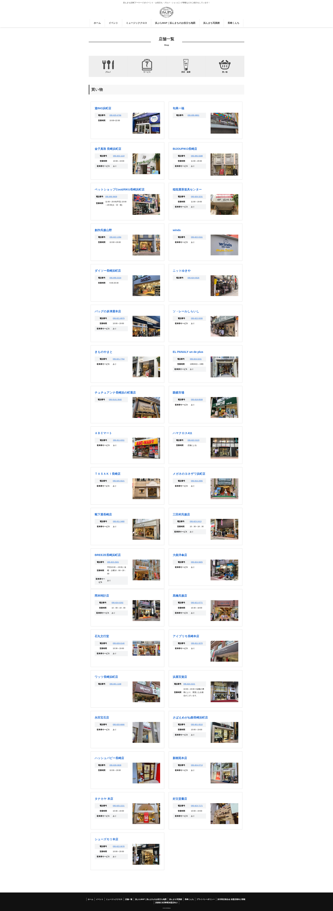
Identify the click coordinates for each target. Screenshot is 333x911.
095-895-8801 (193, 115)
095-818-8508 (197, 399)
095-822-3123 (193, 440)
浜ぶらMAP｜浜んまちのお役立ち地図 (150, 899)
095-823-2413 (195, 521)
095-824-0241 (196, 359)
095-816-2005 (197, 481)
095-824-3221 (189, 684)
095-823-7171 (197, 806)
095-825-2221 (118, 806)
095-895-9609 (111, 197)
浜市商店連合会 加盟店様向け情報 (231, 899)
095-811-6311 (118, 440)
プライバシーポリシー (206, 899)
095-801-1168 (115, 684)
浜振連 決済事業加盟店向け (166, 902)
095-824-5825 (197, 562)
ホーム (90, 899)
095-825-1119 (118, 156)
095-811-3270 (197, 643)
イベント (99, 899)
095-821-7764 (118, 359)
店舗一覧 (128, 899)
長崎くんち (189, 899)
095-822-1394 (115, 237)
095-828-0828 (115, 765)
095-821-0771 (197, 603)
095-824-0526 (193, 278)
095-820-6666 (118, 724)
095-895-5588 (197, 156)
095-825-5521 (118, 481)
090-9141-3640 (115, 399)
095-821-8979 (118, 318)
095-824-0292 (117, 603)
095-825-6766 (115, 115)
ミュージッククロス (114, 899)
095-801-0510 (197, 724)
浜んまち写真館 (175, 899)
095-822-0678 (118, 846)
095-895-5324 (115, 278)
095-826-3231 (197, 197)
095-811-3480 (118, 521)
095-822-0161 (197, 237)
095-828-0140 (118, 643)
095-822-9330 (197, 318)
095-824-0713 (197, 765)
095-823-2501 (113, 562)
